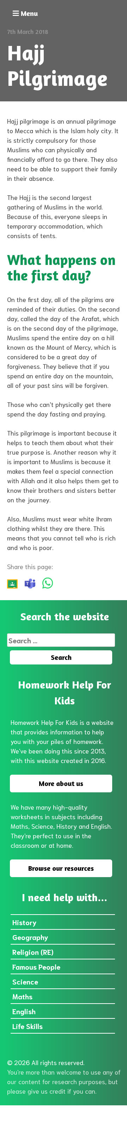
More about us (61, 783)
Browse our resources (61, 868)
